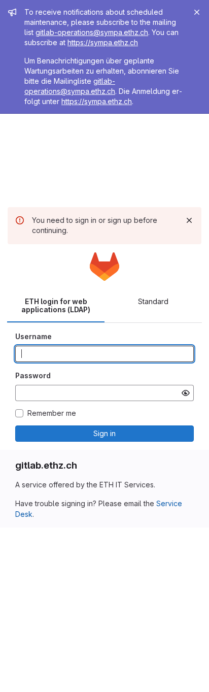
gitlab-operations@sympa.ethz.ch (92, 32)
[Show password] (186, 393)
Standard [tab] (153, 301)
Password (33, 375)
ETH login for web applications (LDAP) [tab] (55, 305)
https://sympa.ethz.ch (102, 42)
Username (33, 336)
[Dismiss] (189, 220)
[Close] (197, 12)
